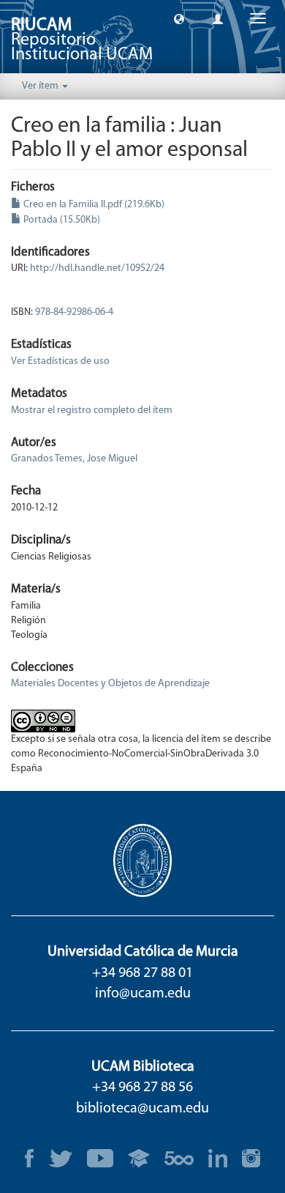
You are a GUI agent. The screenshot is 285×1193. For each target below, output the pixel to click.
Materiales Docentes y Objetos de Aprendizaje (110, 683)
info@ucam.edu (143, 993)
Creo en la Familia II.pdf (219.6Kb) (92, 204)
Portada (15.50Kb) (60, 220)
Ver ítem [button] (41, 86)
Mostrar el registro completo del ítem (91, 410)
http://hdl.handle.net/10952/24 (97, 268)
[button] (179, 18)
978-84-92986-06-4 (74, 312)
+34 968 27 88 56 (142, 1087)
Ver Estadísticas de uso (60, 361)
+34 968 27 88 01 (142, 973)
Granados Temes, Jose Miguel (74, 458)
